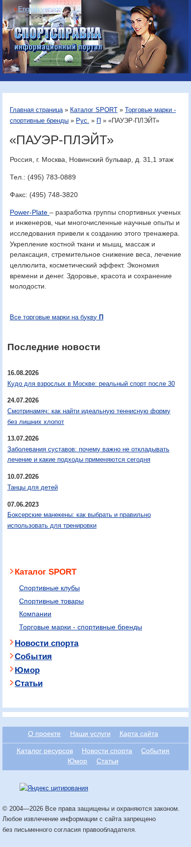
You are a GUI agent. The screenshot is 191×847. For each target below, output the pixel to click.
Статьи (29, 683)
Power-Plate (29, 212)
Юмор (27, 670)
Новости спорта (46, 643)
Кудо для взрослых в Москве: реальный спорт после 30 (91, 383)
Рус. (82, 120)
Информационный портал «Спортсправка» (58, 39)
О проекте (44, 733)
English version (40, 9)
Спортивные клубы (49, 588)
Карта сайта (138, 733)
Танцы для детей (32, 487)
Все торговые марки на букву (56, 317)
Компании (35, 614)
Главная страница (36, 109)
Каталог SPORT (94, 109)
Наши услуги (90, 733)
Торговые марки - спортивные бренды (80, 627)
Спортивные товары (51, 601)
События (33, 656)
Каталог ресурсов (45, 751)
